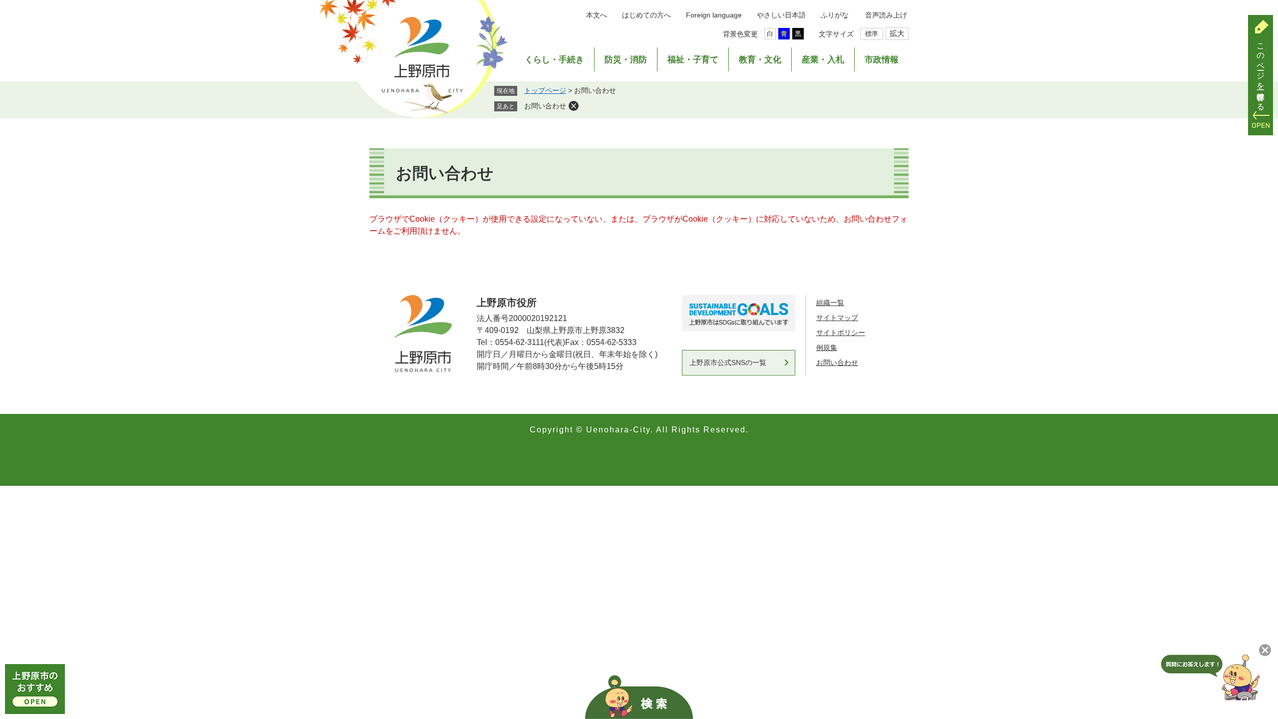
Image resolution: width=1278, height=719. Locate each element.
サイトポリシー (840, 333)
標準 (871, 33)
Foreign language (714, 15)
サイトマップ (837, 318)
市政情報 (882, 59)
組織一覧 (830, 303)
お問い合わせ (545, 106)
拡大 (897, 33)
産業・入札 (823, 59)
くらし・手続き (554, 59)
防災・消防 (626, 59)
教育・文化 (760, 59)
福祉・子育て (692, 59)
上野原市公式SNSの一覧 (727, 362)
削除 (574, 106)
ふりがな (835, 15)
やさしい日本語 (781, 15)
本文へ (596, 15)
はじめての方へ (646, 15)
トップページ (545, 90)
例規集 (826, 348)
